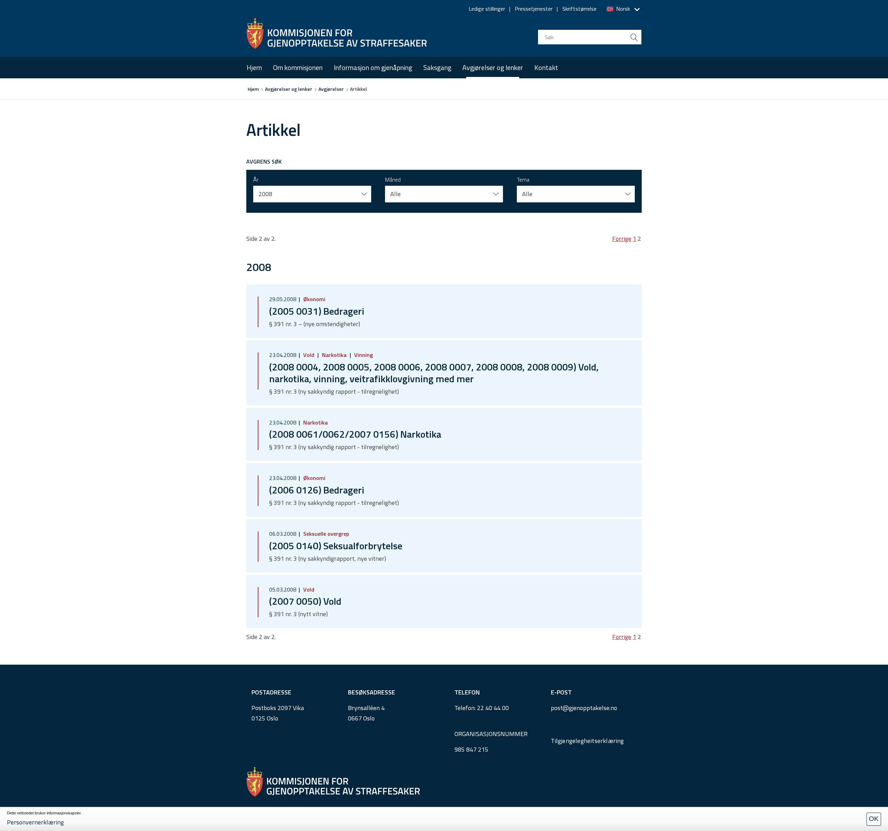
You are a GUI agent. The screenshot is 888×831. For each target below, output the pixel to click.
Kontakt (546, 67)
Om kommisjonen (298, 67)
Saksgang (437, 67)
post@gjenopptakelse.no (584, 707)
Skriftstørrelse (579, 9)
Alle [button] (395, 194)
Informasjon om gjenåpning (373, 67)
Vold (309, 355)
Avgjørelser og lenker (492, 67)
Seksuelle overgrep (325, 534)
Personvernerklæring (35, 822)
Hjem (254, 67)
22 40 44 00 (493, 707)
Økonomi (313, 299)
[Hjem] (336, 33)
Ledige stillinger (487, 9)
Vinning (363, 355)
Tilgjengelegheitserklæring (587, 740)
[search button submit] (634, 37)
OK (874, 818)
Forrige (621, 238)
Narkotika (334, 355)
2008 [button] (265, 194)
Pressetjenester (534, 9)
